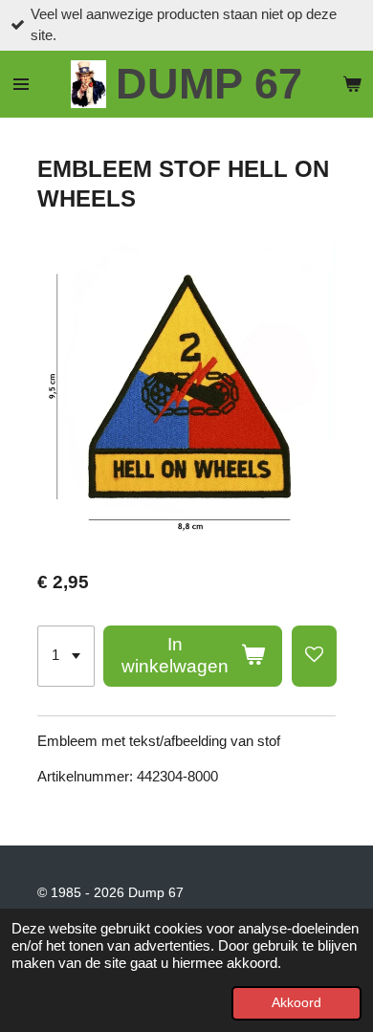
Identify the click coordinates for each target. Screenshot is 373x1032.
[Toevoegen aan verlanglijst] (314, 656)
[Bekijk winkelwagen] (352, 84)
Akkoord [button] (296, 1003)
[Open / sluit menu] (21, 84)
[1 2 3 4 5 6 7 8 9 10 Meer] (66, 656)
